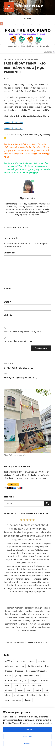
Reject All (27, 743)
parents (25, 685)
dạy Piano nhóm (35, 666)
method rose (11, 680)
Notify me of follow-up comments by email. (23, 331)
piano (20, 690)
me (37, 676)
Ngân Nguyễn (32, 59)
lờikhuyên (28, 676)
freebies (19, 671)
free (47, 666)
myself (23, 680)
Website (8, 315)
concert (31, 661)
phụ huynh (36, 685)
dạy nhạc (20, 666)
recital (38, 690)
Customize (27, 736)
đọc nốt (28, 700)
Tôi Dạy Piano (30, 6)
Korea (8, 676)
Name (7, 288)
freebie (8, 671)
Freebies (12, 228)
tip (39, 695)
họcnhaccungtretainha (36, 671)
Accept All (27, 729)
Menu (28, 19)
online (15, 685)
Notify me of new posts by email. (18, 341)
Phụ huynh (23, 228)
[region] (27, 728)
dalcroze (9, 666)
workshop (16, 700)
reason (29, 690)
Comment (9, 252)
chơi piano (20, 661)
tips (46, 695)
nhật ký (44, 680)
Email (7, 302)
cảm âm (42, 661)
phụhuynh (9, 690)
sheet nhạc (19, 695)
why (7, 700)
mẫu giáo (34, 680)
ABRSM (8, 661)
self (46, 690)
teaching (31, 695)
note (7, 685)
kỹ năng (17, 676)
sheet (7, 695)
